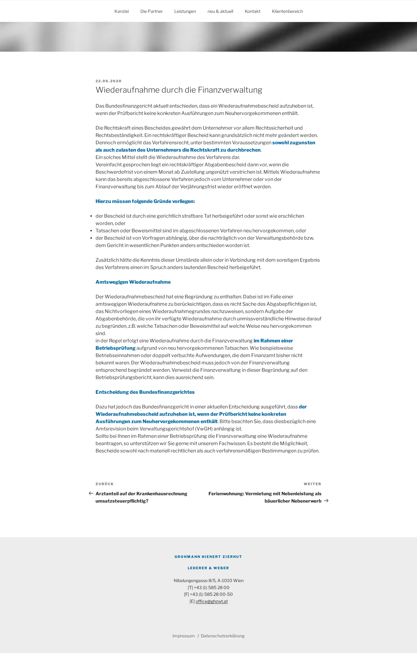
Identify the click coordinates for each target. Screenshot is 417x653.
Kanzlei (121, 11)
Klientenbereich (287, 11)
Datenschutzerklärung (223, 635)
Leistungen (185, 11)
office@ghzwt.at (212, 601)
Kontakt (252, 11)
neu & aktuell (220, 11)
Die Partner (151, 11)
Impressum (184, 635)
